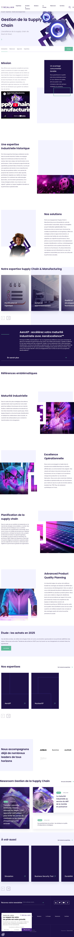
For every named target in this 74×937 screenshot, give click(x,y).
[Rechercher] (43, 902)
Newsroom (57, 916)
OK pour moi (27, 929)
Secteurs (39, 916)
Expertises (8, 11)
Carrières (66, 916)
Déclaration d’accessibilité (33, 930)
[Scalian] (7, 7)
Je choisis (16, 929)
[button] (3, 934)
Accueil (3, 11)
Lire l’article (6, 648)
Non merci (6, 929)
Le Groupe (48, 916)
